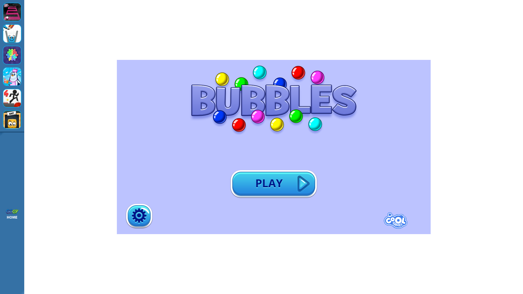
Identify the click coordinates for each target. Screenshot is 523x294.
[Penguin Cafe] (12, 76)
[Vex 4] (12, 98)
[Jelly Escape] (12, 119)
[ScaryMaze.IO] (12, 12)
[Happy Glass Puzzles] (12, 33)
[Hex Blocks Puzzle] (12, 55)
